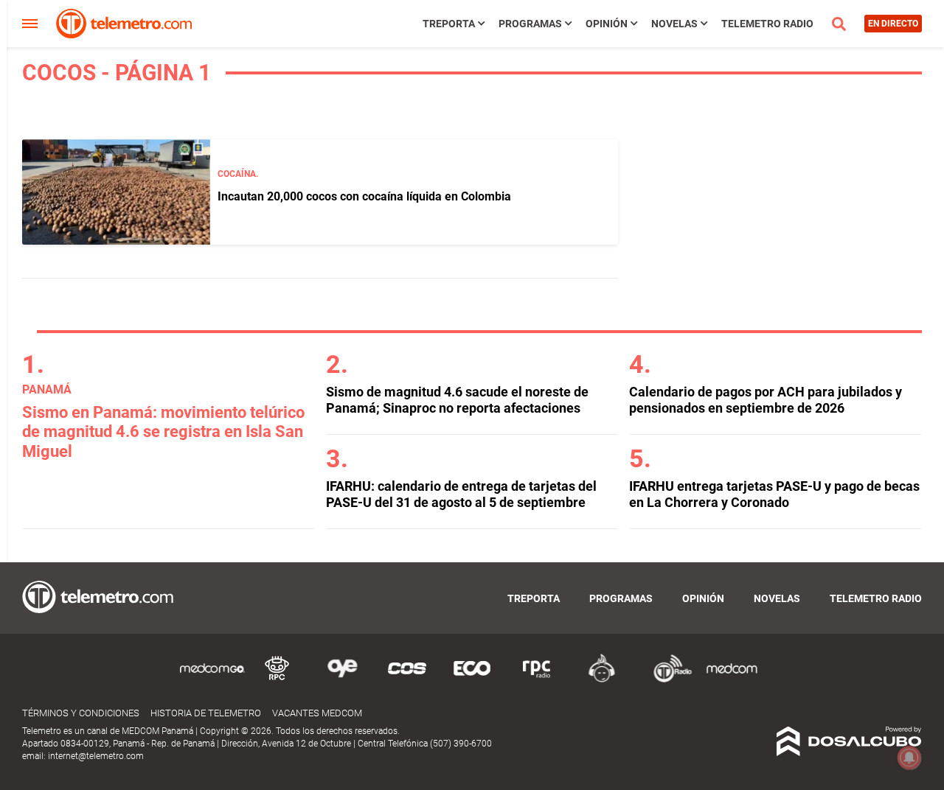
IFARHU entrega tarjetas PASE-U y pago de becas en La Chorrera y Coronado (774, 494)
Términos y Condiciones (80, 713)
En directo (893, 23)
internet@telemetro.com (96, 756)
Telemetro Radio (767, 23)
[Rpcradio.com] (536, 680)
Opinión (607, 23)
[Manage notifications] (909, 757)
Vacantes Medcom (317, 713)
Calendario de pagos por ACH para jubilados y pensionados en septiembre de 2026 (765, 400)
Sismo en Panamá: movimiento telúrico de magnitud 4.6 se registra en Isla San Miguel (163, 432)
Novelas (674, 23)
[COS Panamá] (407, 680)
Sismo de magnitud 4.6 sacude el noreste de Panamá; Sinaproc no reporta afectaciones (457, 400)
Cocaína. (238, 174)
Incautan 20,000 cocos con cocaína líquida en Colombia (364, 196)
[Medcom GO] (212, 680)
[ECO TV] (472, 680)
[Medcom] (731, 680)
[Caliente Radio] (601, 680)
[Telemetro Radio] (666, 680)
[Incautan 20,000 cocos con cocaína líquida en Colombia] (116, 192)
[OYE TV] (342, 680)
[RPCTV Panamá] (277, 680)
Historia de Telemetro (205, 713)
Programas (530, 23)
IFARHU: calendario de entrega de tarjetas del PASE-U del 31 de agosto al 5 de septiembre (461, 494)
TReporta (449, 23)
